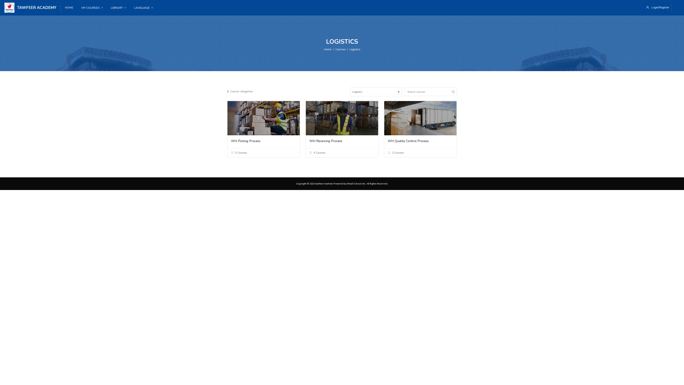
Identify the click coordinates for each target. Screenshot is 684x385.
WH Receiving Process (325, 141)
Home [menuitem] (69, 8)
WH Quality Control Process (408, 141)
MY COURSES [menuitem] (90, 8)
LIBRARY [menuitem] (117, 8)
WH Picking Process (245, 141)
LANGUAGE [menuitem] (142, 8)
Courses (340, 49)
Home (327, 49)
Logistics (354, 49)
